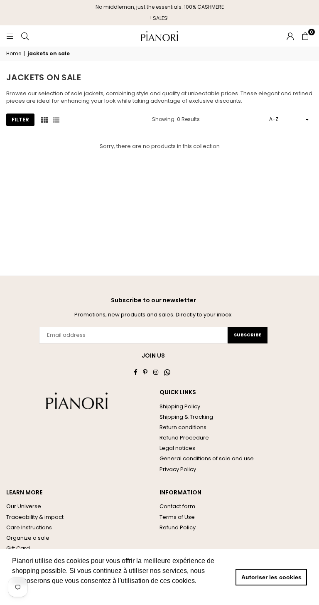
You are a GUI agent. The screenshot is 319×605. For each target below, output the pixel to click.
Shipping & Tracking (186, 417)
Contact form (177, 506)
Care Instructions (29, 527)
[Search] (24, 36)
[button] (305, 36)
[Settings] (290, 36)
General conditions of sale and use (207, 458)
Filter (20, 119)
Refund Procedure (184, 438)
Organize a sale (27, 538)
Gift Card (18, 548)
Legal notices (177, 448)
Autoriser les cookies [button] (271, 577)
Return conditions (183, 427)
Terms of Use (177, 517)
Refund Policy (178, 527)
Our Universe (23, 506)
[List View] (56, 119)
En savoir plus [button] (34, 591)
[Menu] (9, 36)
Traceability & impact (35, 517)
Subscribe (247, 334)
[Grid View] (44, 119)
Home (13, 53)
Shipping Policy (180, 406)
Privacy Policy (178, 469)
